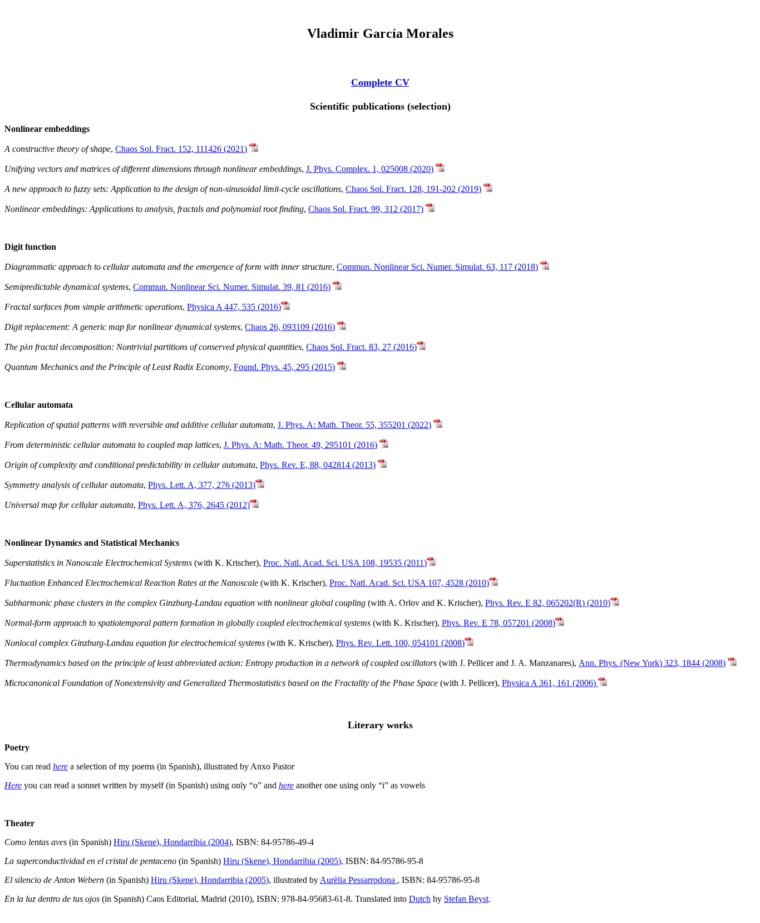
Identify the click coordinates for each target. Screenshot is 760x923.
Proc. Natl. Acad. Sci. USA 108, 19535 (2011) (345, 562)
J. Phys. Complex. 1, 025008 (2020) (369, 169)
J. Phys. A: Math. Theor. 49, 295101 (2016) (300, 445)
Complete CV (380, 82)
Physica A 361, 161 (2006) (550, 683)
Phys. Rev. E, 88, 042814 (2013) (318, 465)
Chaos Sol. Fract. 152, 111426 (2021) (181, 149)
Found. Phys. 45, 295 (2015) (284, 367)
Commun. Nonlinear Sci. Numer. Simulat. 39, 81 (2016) (231, 287)
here (60, 766)
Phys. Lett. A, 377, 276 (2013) (201, 485)
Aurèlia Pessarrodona (358, 880)
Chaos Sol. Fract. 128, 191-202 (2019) (413, 189)
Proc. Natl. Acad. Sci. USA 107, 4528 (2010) (409, 583)
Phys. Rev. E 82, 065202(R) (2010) (547, 603)
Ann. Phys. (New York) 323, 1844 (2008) (652, 663)
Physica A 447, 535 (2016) (234, 307)
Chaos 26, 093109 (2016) (290, 327)
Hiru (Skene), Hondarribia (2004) (172, 842)
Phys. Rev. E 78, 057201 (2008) (498, 623)
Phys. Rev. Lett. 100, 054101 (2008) (400, 643)
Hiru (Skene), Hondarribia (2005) (282, 861)
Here (13, 785)
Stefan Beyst (466, 899)
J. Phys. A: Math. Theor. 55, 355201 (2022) (354, 425)
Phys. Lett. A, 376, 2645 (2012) (194, 505)
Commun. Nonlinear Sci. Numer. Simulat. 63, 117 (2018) (437, 267)
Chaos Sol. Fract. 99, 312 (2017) (365, 209)
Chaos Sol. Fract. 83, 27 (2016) (361, 347)
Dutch (420, 899)
